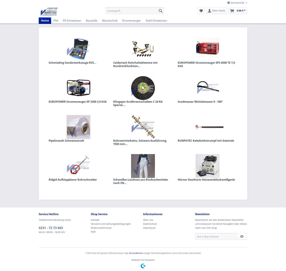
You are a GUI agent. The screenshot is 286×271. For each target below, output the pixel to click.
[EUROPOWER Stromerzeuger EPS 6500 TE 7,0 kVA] (207, 49)
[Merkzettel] (201, 10)
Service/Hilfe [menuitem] (237, 2)
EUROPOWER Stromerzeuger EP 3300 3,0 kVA (78, 101)
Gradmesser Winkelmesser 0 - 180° (200, 101)
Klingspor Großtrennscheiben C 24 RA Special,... (138, 103)
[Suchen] (160, 10)
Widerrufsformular (101, 227)
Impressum (149, 227)
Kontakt (95, 219)
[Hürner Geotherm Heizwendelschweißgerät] (207, 166)
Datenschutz (150, 223)
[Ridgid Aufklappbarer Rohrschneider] (78, 166)
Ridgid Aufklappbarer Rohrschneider (73, 179)
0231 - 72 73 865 (51, 228)
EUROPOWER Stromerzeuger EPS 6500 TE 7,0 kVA (206, 64)
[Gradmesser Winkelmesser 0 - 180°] (207, 88)
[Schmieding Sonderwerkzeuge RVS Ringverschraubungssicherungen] (78, 49)
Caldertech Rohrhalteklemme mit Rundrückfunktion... (135, 64)
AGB (93, 231)
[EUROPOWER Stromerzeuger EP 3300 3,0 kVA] (78, 88)
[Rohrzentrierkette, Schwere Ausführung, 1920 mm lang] (143, 127)
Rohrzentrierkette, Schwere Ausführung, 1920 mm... (140, 142)
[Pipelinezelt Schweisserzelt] (78, 127)
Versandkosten (136, 253)
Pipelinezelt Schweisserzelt (66, 140)
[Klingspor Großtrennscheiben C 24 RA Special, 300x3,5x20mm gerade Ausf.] (143, 88)
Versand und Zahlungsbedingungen (111, 223)
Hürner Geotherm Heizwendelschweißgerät (206, 179)
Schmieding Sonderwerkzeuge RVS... (72, 63)
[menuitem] (135, 10)
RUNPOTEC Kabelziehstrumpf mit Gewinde (206, 140)
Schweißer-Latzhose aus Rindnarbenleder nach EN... (140, 181)
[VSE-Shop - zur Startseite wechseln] (49, 11)
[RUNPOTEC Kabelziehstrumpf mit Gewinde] (207, 127)
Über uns (148, 219)
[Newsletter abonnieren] (242, 236)
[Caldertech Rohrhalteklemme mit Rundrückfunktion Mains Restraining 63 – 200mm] (143, 49)
